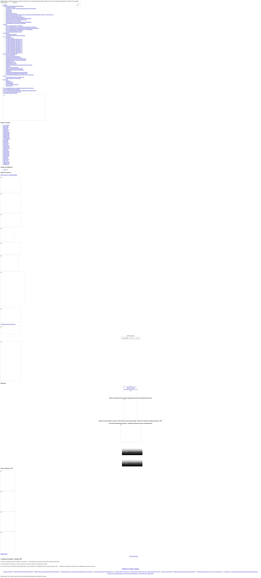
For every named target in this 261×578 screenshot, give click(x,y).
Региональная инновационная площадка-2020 (16, 73)
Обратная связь (9, 82)
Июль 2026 (5, 126)
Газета (4, 169)
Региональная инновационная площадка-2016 (16, 72)
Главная (5, 4)
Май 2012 (5, 158)
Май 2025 (5, 142)
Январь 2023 (6, 154)
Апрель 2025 (6, 143)
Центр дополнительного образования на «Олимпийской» (19, 29)
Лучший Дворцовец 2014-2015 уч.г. (14, 41)
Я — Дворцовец (7, 36)
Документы (8, 9)
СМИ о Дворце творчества (12, 67)
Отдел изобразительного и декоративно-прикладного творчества (21, 27)
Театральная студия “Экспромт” (13, 78)
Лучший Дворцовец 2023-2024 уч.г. (14, 51)
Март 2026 (5, 131)
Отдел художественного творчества (14, 25)
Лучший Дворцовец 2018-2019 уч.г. (14, 46)
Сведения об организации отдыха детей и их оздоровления (20, 74)
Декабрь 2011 (6, 163)
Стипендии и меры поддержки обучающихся (16, 19)
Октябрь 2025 (6, 137)
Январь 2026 (6, 133)
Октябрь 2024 (6, 148)
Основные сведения (10, 7)
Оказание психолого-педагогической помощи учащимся (19, 65)
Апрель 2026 (6, 130)
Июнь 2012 (5, 157)
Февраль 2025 (6, 146)
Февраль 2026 (6, 132)
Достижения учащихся (11, 34)
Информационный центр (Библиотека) (15, 69)
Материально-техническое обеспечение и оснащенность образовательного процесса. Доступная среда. (30, 14)
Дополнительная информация (10, 53)
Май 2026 (5, 128)
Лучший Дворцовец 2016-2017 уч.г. (14, 44)
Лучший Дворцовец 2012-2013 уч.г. (14, 39)
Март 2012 (5, 160)
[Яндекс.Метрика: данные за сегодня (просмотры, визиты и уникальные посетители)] (133, 556)
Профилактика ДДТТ (11, 62)
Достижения (6, 33)
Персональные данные (11, 63)
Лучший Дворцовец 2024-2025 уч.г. (14, 52)
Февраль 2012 (6, 162)
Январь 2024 (6, 152)
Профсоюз (8, 71)
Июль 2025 (5, 139)
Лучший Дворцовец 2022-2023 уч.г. (14, 50)
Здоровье (8, 66)
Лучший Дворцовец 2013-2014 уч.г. (14, 40)
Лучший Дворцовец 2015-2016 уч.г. (14, 42)
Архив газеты (4, 554)
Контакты (5, 79)
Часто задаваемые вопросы (12, 84)
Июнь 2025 (5, 141)
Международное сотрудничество (13, 20)
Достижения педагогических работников (15, 35)
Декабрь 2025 (6, 135)
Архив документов (10, 55)
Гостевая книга (9, 83)
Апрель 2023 (6, 153)
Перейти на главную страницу (130, 568)
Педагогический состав (11, 13)
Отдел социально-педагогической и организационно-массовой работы (22, 28)
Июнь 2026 (5, 127)
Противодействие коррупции (13, 56)
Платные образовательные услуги (14, 15)
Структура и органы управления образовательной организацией (21, 8)
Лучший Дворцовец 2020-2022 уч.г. (14, 49)
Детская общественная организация (14, 30)
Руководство (9, 12)
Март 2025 (5, 144)
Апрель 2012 (6, 159)
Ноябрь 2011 (6, 164)
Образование (9, 11)
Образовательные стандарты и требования (16, 23)
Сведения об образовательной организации (13, 6)
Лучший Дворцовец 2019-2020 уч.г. (14, 47)
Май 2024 (5, 149)
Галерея (5, 24)
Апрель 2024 (6, 151)
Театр (4, 76)
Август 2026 (6, 125)
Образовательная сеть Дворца (10, 93)
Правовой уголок (10, 61)
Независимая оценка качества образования (16, 58)
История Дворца (10, 38)
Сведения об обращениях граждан (14, 57)
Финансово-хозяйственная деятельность (15, 17)
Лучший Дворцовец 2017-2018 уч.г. (14, 45)
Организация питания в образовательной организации (18, 22)
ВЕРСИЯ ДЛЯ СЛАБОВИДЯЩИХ (9, 175)
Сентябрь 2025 (6, 138)
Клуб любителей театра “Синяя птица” (15, 77)
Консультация (9, 85)
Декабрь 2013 (6, 155)
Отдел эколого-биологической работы (12, 91)
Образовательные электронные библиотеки (16, 60)
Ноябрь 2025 (6, 136)
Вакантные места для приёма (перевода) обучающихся (18, 18)
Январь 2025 (6, 147)
